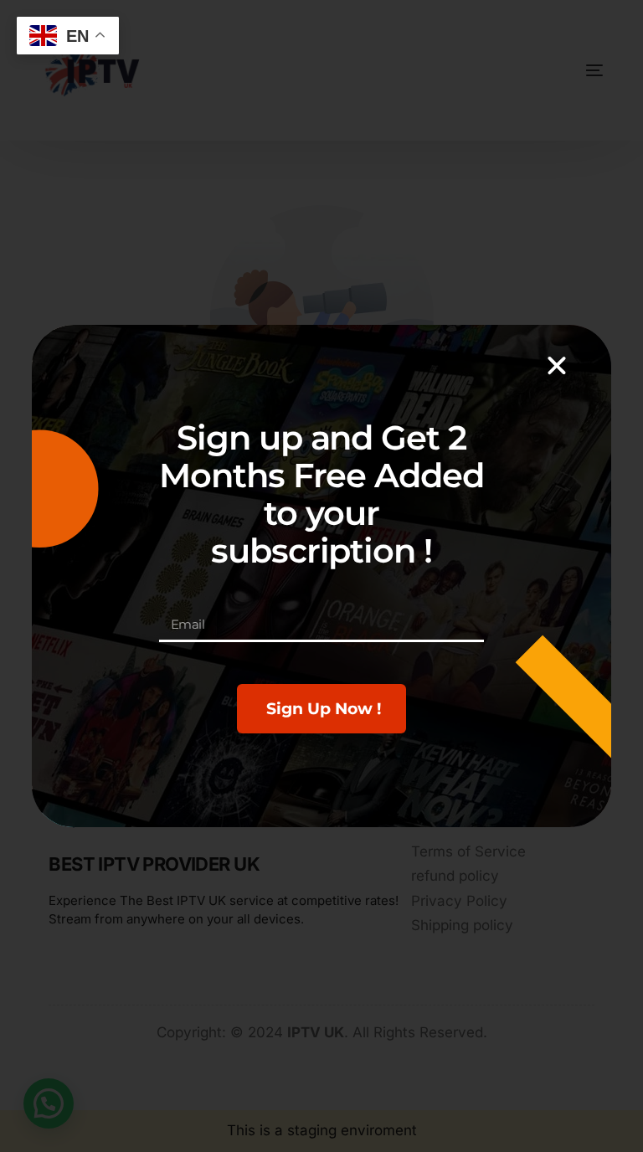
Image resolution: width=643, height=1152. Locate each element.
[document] (321, 576)
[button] (556, 365)
